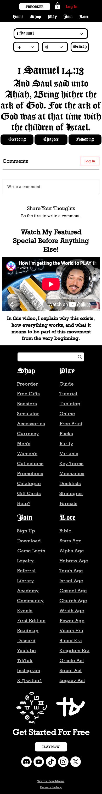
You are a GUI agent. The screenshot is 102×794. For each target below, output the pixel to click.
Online (67, 413)
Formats (68, 503)
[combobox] (26, 47)
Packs (66, 433)
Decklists (70, 483)
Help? (23, 503)
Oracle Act (71, 660)
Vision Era (71, 630)
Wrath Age (71, 610)
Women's (27, 453)
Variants (69, 453)
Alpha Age (72, 550)
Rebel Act (70, 670)
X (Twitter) (29, 680)
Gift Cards (29, 493)
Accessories (31, 423)
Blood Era (70, 640)
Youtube (26, 650)
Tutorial (68, 393)
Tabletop (70, 403)
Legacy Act (72, 680)
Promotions (30, 473)
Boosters (27, 403)
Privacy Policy (51, 787)
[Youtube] (38, 761)
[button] (57, 5)
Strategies (71, 493)
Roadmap (27, 630)
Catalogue (29, 483)
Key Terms (71, 463)
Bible (65, 530)
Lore (67, 518)
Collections (30, 463)
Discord (26, 640)
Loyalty (25, 560)
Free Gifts (28, 393)
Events (24, 610)
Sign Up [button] (26, 530)
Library (25, 580)
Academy (28, 590)
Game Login (31, 550)
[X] (75, 761)
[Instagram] (63, 761)
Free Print (71, 423)
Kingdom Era (74, 650)
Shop (26, 371)
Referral (26, 570)
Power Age (72, 620)
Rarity (66, 443)
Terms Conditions (50, 781)
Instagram (28, 670)
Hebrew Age (73, 560)
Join (24, 518)
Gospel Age (73, 590)
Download (29, 540)
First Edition (31, 620)
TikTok (24, 660)
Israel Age (71, 580)
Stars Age (71, 540)
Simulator (28, 413)
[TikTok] (51, 761)
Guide (66, 384)
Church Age (73, 600)
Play (67, 371)
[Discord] (26, 761)
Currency (28, 433)
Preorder (27, 384)
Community (30, 600)
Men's (23, 443)
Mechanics (71, 473)
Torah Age (71, 570)
